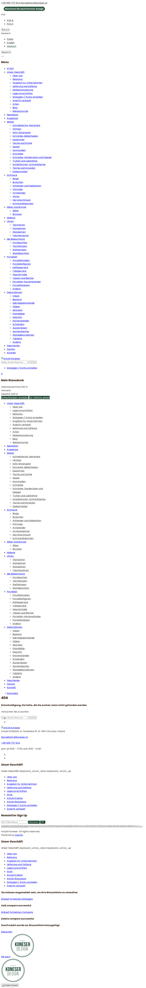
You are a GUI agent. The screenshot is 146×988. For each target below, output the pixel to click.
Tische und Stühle (22, 143)
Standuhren (19, 228)
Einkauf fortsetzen (11, 899)
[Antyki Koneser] (10, 358)
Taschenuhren (21, 235)
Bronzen (17, 214)
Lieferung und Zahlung (25, 86)
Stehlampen (19, 249)
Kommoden (19, 150)
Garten (11, 349)
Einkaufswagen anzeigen (15, 397)
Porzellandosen (21, 285)
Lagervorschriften (23, 93)
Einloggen (27, 899)
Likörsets (17, 310)
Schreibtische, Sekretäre (26, 125)
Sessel (16, 146)
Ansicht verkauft (22, 100)
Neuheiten (12, 114)
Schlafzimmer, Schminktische (29, 164)
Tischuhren (19, 225)
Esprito (19, 835)
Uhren (16, 196)
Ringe (16, 178)
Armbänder (19, 193)
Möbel (10, 121)
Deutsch (11, 46)
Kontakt (11, 352)
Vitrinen (17, 129)
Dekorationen (14, 292)
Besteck (17, 299)
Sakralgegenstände (24, 303)
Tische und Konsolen (24, 168)
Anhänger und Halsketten (27, 185)
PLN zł (10, 24)
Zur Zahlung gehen (39, 397)
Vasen (16, 296)
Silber (16, 210)
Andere (17, 288)
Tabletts (17, 338)
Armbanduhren (21, 531)
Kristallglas (19, 313)
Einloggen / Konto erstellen (28, 97)
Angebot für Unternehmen (27, 82)
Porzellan (12, 256)
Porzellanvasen (21, 260)
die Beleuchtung (16, 239)
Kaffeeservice (20, 267)
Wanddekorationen (23, 335)
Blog (15, 107)
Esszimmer (19, 139)
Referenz (18, 79)
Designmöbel (20, 171)
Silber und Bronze (16, 207)
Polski (10, 39)
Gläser (16, 306)
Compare (27, 912)
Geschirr (17, 317)
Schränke (18, 153)
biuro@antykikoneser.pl (34, 3)
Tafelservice (19, 271)
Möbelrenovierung (23, 90)
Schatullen (18, 324)
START (10, 68)
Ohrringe (18, 189)
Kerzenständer (21, 320)
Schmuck (12, 175)
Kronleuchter (20, 242)
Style (9, 794)
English (11, 42)
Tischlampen (20, 246)
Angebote (12, 118)
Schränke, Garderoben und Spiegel (32, 157)
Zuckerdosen (20, 328)
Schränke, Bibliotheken (25, 136)
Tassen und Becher (23, 278)
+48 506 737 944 (11, 3)
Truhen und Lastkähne (25, 161)
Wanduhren (19, 232)
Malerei (11, 217)
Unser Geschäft (16, 72)
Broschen (18, 182)
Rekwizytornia (20, 111)
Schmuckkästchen (23, 203)
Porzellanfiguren (22, 264)
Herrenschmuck (22, 200)
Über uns (18, 75)
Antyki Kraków (15, 798)
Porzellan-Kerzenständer (27, 281)
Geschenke (13, 345)
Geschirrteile (20, 274)
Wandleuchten (21, 253)
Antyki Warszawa (16, 801)
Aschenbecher (21, 331)
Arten (16, 104)
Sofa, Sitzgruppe (22, 132)
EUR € (10, 20)
